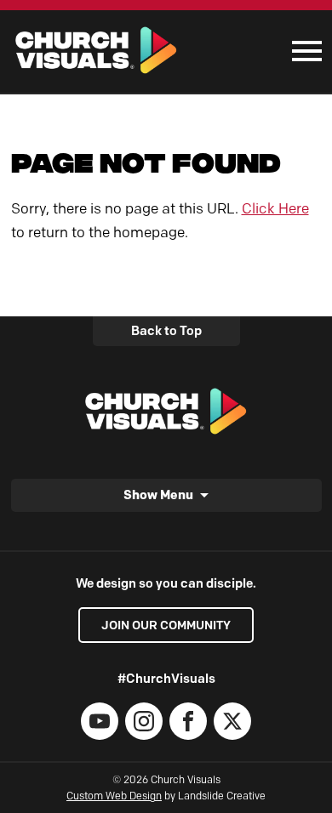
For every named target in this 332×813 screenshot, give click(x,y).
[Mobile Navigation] (303, 51)
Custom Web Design (114, 795)
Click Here (275, 208)
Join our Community (166, 625)
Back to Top (166, 330)
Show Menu (158, 495)
